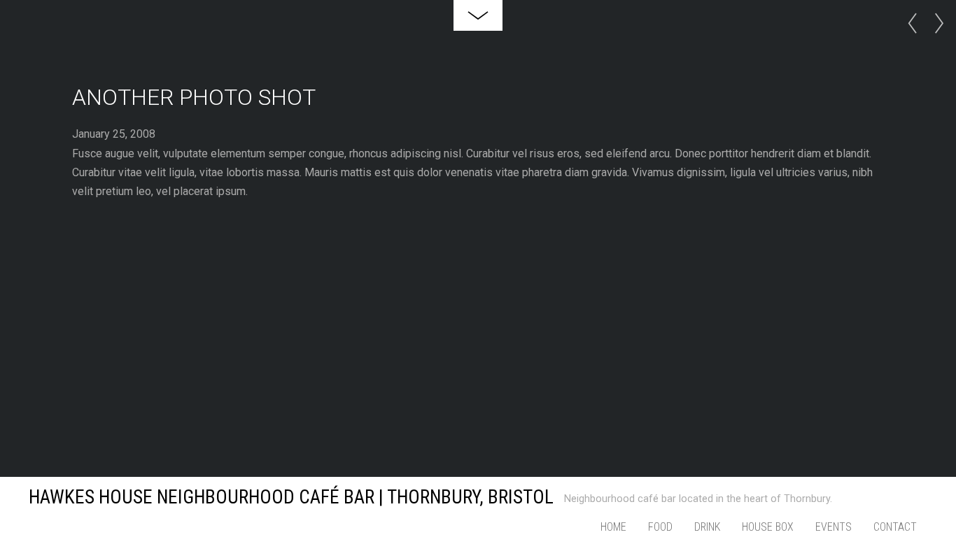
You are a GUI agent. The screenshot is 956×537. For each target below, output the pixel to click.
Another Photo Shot (194, 97)
